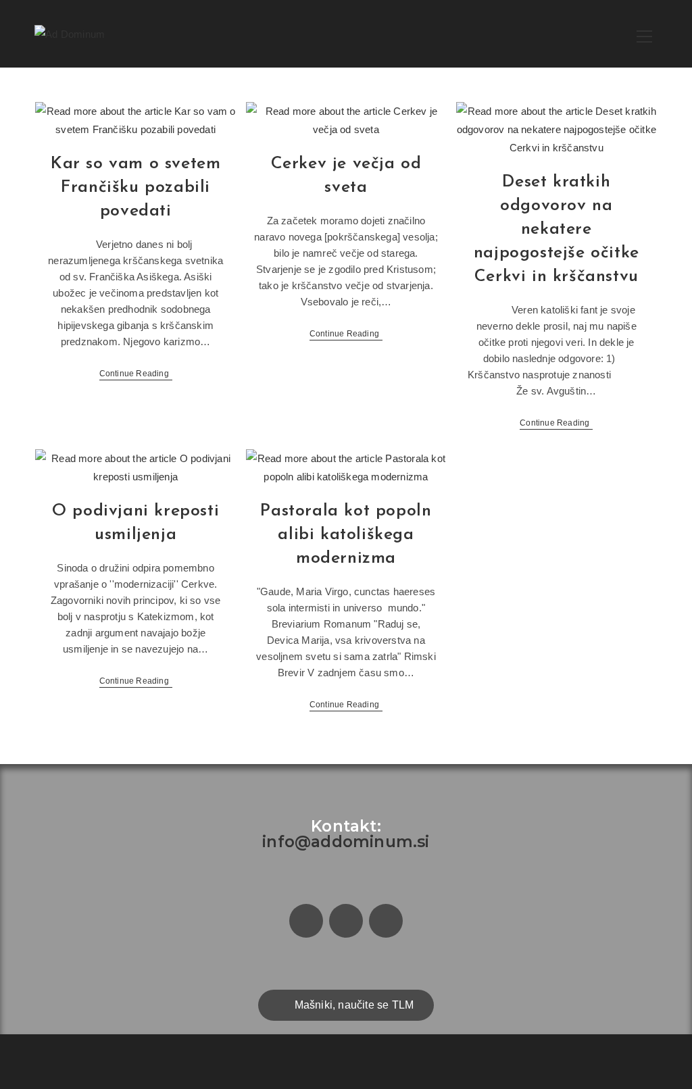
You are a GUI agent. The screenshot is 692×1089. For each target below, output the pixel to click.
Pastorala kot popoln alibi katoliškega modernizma (345, 535)
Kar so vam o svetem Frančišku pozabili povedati (135, 187)
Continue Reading (135, 373)
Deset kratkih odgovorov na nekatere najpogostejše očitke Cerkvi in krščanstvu (556, 229)
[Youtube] (386, 921)
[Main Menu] (645, 34)
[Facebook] (306, 921)
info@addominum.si (345, 841)
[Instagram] (346, 921)
